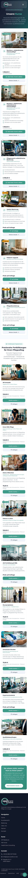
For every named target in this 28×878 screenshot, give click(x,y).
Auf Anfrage (15, 231)
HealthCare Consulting (8, 845)
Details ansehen (13, 400)
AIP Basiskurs (5, 840)
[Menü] (23, 4)
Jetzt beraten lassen (13, 785)
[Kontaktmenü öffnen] (25, 875)
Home (3, 817)
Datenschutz (11, 873)
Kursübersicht (5, 820)
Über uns (4, 825)
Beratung (4, 823)
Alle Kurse (4, 842)
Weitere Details (13, 80)
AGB (17, 873)
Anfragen (14, 404)
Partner (3, 828)
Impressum (3, 873)
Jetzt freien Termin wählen (14, 76)
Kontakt (3, 831)
